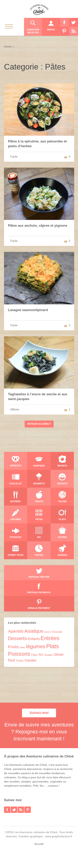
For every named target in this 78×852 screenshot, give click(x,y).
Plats (52, 646)
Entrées (50, 638)
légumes (35, 646)
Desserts (17, 638)
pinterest (27, 810)
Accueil (38, 843)
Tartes (20, 660)
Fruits (13, 646)
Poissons (19, 654)
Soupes (48, 654)
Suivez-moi (39, 713)
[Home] (39, 9)
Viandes (30, 660)
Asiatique (33, 631)
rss (21, 810)
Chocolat (57, 631)
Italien (22, 647)
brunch (47, 632)
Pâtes (34, 654)
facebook (7, 810)
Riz (41, 654)
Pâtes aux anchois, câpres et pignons (37, 225)
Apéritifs (16, 631)
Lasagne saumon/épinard (28, 310)
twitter (14, 810)
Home (8, 46)
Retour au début (39, 424)
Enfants (34, 639)
